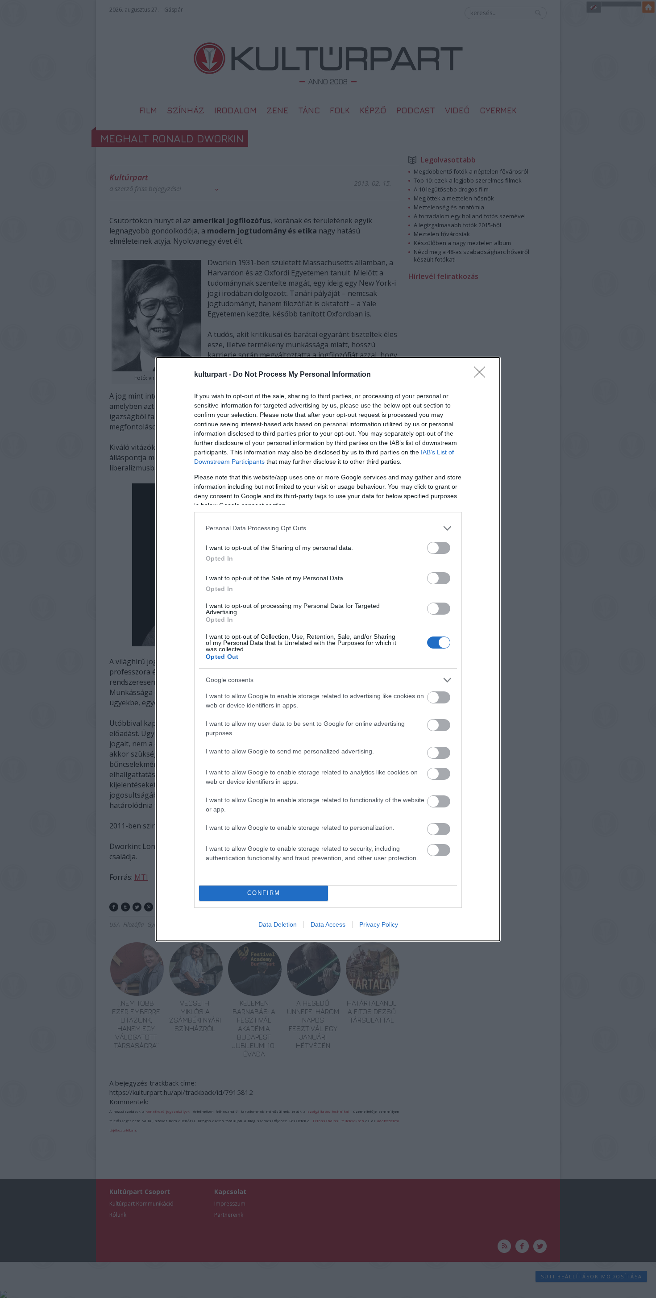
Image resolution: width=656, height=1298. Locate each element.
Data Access (328, 924)
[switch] (438, 548)
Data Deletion (277, 924)
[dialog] (328, 649)
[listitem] (328, 528)
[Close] (482, 374)
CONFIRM (263, 893)
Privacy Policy (378, 924)
